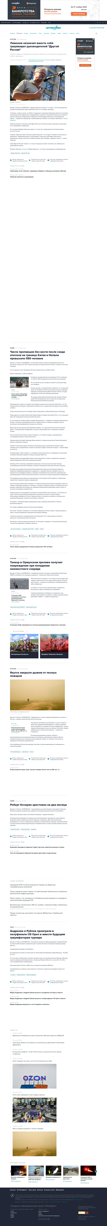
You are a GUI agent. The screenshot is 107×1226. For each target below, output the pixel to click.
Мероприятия (60, 1190)
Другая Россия (25, 153)
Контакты (13, 1190)
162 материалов (67, 1181)
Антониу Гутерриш (16, 529)
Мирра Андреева (31, 975)
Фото (77, 33)
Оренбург (17, 260)
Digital (59, 33)
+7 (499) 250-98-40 (53, 1202)
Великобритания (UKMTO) (18, 607)
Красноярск (25, 752)
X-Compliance (14, 1212)
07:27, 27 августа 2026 (20, 348)
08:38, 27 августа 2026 (20, 801)
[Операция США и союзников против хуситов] (88, 1175)
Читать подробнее (19, 396)
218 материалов (85, 1183)
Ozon (12, 260)
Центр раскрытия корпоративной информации (49, 1215)
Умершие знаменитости (53, 1177)
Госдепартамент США (28, 529)
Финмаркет (44, 22)
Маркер (12, 1215)
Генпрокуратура (25, 829)
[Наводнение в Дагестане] (71, 1175)
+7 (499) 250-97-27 (64, 1202)
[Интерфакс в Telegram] (42, 1219)
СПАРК (12, 1211)
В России (19, 33)
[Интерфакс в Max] (49, 1219)
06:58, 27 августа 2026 (22, 669)
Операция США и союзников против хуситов (86, 1179)
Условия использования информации (86, 1216)
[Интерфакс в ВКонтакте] (44, 1219)
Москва (53, 33)
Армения (33, 829)
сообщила (24, 240)
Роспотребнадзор (15, 752)
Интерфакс (53, 27)
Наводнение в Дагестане (67, 1178)
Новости (65, 33)
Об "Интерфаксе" (16, 22)
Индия (37, 529)
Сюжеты (71, 33)
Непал (41, 529)
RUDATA (40, 1214)
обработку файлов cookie (77, 1199)
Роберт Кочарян (15, 829)
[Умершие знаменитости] (53, 1175)
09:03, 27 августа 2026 (22, 188)
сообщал (24, 149)
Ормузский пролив (31, 607)
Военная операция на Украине (18, 1178)
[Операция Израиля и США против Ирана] (36, 1176)
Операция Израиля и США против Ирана (35, 1178)
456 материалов (50, 1179)
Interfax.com (26, 22)
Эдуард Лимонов (15, 153)
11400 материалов (16, 1181)
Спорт (40, 33)
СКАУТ (12, 1214)
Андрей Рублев (21, 975)
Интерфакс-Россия (35, 22)
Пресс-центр (32, 1190)
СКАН (39, 1212)
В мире (26, 33)
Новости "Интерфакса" (43, 1211)
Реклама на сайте (49, 1190)
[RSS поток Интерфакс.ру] (47, 1219)
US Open (13, 975)
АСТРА (12, 1217)
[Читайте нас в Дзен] (39, 1219)
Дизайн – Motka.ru (82, 1219)
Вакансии (40, 1190)
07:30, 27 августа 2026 (22, 558)
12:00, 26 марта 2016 (21, 39)
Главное (12, 33)
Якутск (31, 752)
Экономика (33, 33)
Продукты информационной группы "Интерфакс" (34, 1206)
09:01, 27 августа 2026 (20, 927)
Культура (46, 33)
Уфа (23, 260)
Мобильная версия (6, 22)
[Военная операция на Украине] (18, 1175)
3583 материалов (33, 1182)
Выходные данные (82, 1218)
